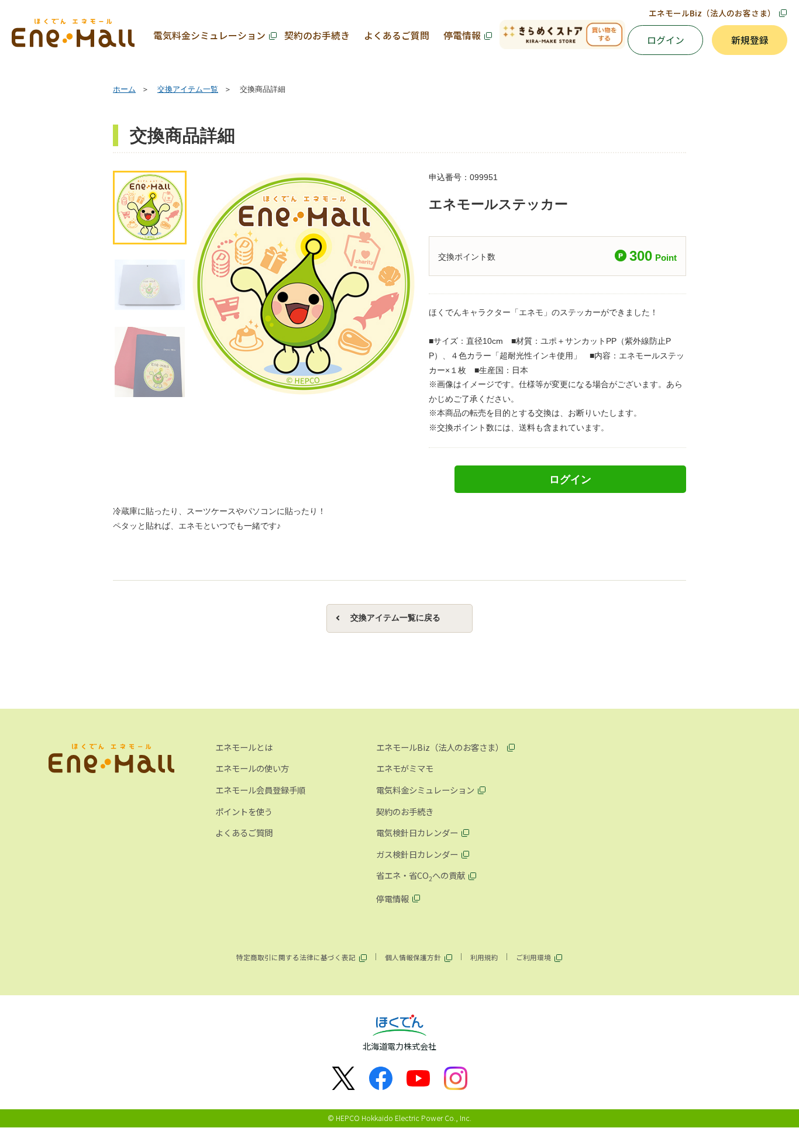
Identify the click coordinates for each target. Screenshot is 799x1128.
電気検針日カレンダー (417, 832)
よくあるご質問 (396, 35)
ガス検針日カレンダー (417, 854)
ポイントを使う (244, 811)
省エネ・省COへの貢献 (420, 876)
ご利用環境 (533, 957)
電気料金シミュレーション (209, 35)
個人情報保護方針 (413, 957)
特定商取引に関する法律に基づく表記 (296, 957)
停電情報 (462, 35)
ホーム (124, 89)
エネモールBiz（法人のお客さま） (712, 13)
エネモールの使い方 (252, 768)
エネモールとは (244, 747)
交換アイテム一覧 (187, 89)
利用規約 (484, 957)
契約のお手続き (317, 35)
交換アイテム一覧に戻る (395, 617)
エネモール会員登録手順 (260, 790)
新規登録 (750, 40)
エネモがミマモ (404, 768)
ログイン (665, 40)
